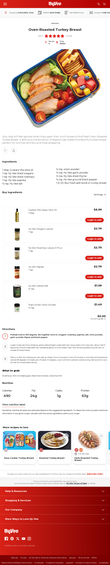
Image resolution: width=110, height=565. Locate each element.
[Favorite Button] (5, 150)
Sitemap (14, 558)
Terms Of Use (83, 558)
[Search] (98, 4)
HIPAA (94, 558)
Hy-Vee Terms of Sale (76, 483)
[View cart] (104, 4)
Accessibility (104, 563)
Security (72, 558)
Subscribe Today (95, 474)
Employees (39, 563)
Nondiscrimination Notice (86, 563)
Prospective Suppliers (54, 563)
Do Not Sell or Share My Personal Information (48, 558)
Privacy (23, 558)
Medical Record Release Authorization (16, 563)
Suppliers (69, 563)
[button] (46, 36)
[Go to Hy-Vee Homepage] (55, 4)
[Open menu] (5, 4)
